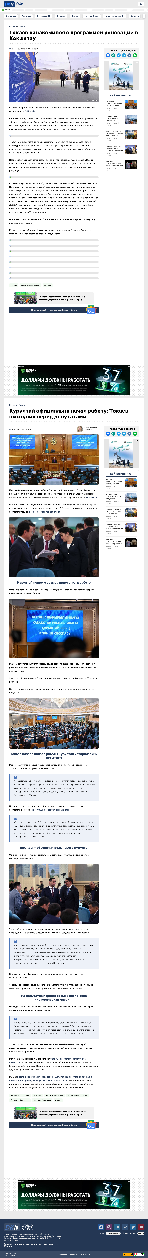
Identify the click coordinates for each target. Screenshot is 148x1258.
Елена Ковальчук (91, 427)
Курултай (37, 1095)
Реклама (74, 1254)
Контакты (85, 1254)
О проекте (62, 1254)
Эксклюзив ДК (44, 16)
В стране (135, 16)
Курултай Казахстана (54, 1095)
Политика (26, 16)
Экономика (11, 16)
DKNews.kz (30, 111)
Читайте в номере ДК (114, 16)
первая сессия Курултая (77, 1095)
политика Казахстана (42, 1100)
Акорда (58, 1100)
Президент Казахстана (20, 1100)
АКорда (14, 285)
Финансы (61, 16)
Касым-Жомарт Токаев (30, 285)
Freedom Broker (91, 16)
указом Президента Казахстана (44, 512)
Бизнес (75, 16)
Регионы (47, 285)
